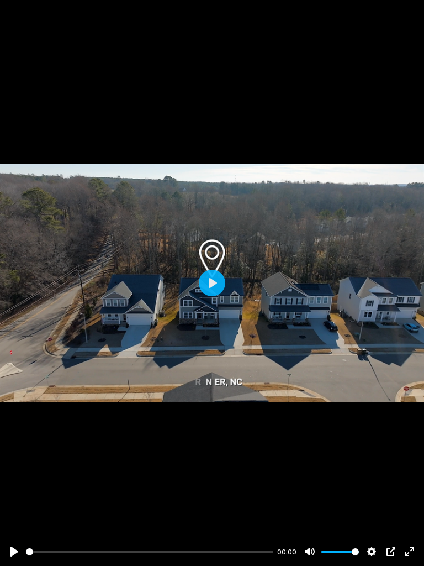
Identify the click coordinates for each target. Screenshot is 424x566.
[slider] (149, 552)
